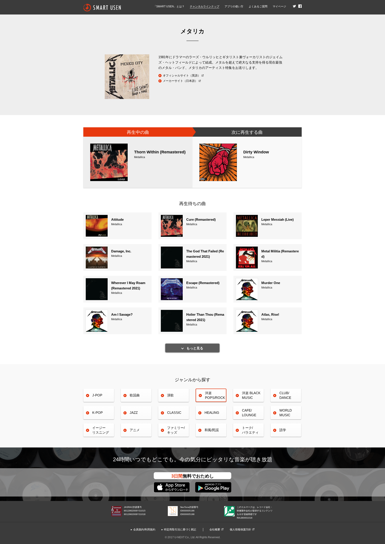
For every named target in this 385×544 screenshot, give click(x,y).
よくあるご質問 (258, 6)
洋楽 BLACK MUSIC (251, 395)
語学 (282, 430)
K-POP (97, 412)
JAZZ (134, 412)
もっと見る (194, 348)
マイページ (279, 6)
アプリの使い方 (234, 6)
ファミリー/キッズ (176, 430)
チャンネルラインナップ (204, 6)
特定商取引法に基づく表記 (180, 529)
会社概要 (214, 529)
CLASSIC (174, 412)
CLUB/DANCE (285, 395)
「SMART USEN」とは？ (169, 6)
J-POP (97, 395)
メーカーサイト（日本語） (180, 80)
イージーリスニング (100, 430)
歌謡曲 (135, 395)
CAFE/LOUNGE (249, 412)
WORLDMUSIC (285, 412)
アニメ (135, 430)
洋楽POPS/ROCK (215, 395)
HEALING (212, 412)
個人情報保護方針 (240, 529)
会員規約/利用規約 (144, 529)
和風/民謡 (212, 430)
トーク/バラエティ (250, 430)
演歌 (170, 395)
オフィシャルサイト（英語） (182, 75)
